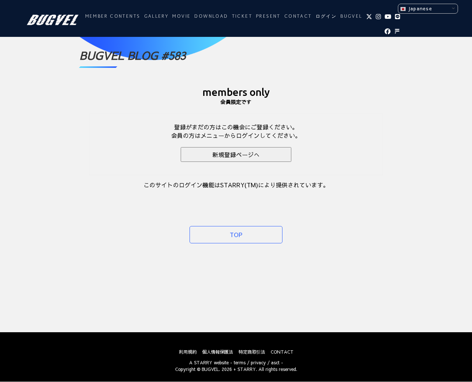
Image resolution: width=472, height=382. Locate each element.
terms (240, 362)
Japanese (419, 8)
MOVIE (181, 17)
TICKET (242, 17)
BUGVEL (351, 17)
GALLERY (156, 17)
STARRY (203, 362)
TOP (236, 234)
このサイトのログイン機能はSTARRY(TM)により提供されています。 (236, 185)
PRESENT (268, 17)
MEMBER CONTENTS (112, 17)
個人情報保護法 (217, 352)
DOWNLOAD (211, 17)
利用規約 (188, 352)
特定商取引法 (252, 352)
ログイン (326, 17)
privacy (258, 362)
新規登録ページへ (236, 154)
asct (275, 362)
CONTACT (298, 17)
